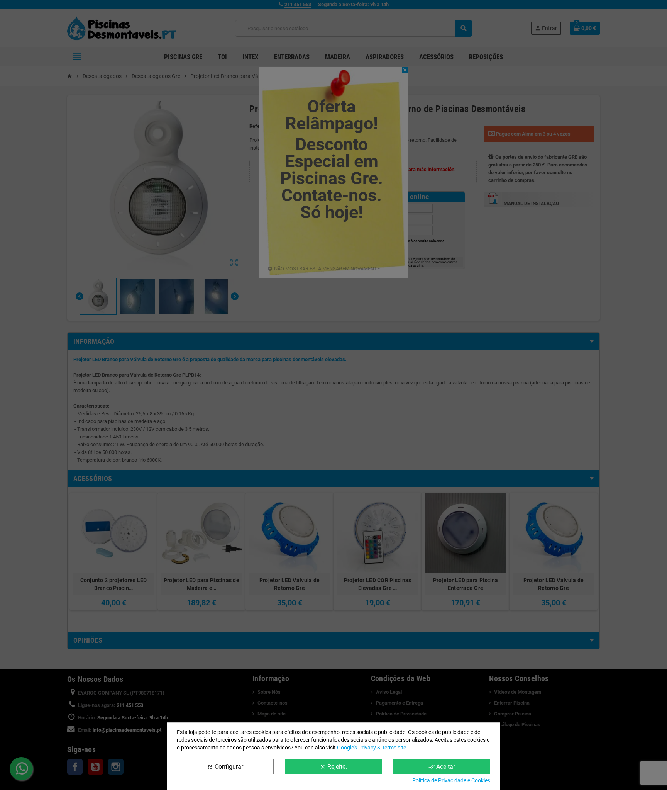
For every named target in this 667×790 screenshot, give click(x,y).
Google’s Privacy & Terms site (371, 747)
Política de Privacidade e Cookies (451, 780)
